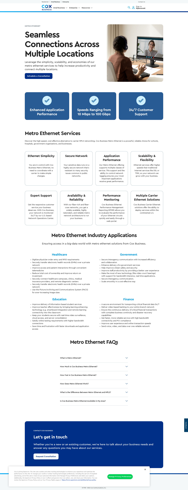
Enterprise (66, 1)
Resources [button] (86, 8)
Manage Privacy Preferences (120, 477)
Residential (45, 1)
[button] (129, 7)
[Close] (145, 469)
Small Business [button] (59, 8)
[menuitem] (60, 8)
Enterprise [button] (73, 8)
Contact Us (141, 1)
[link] (38, 76)
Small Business (55, 1)
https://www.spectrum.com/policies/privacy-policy (79, 480)
